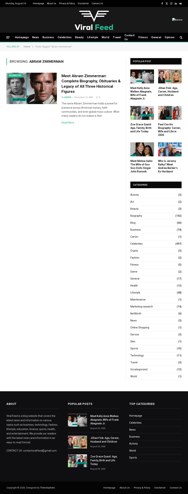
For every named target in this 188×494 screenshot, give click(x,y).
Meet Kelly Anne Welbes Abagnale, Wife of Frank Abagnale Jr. (141, 93)
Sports (134, 348)
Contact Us (97, 3)
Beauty (79, 37)
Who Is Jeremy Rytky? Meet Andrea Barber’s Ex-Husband (168, 166)
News (35, 37)
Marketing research (141, 306)
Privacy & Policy (67, 3)
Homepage (38, 3)
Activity (134, 194)
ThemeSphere (47, 487)
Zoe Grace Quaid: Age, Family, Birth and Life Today (141, 128)
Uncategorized (138, 369)
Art (132, 201)
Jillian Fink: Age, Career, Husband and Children (168, 91)
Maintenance (138, 299)
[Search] (180, 37)
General (156, 37)
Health (134, 285)
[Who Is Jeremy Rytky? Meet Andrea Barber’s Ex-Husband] (170, 149)
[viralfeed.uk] (94, 20)
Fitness (143, 37)
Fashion (134, 257)
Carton (134, 236)
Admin (67, 97)
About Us (51, 3)
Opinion (169, 37)
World (105, 37)
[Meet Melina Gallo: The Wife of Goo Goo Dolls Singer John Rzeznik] (142, 149)
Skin (132, 341)
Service (134, 334)
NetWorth (135, 313)
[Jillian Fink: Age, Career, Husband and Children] (170, 76)
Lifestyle (92, 37)
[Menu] (8, 37)
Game (133, 271)
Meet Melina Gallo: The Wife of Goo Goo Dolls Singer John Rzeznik (141, 166)
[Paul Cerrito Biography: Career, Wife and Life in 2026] (170, 113)
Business (48, 37)
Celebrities (65, 37)
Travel (117, 37)
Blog (132, 222)
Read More (68, 122)
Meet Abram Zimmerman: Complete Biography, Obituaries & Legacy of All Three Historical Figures (91, 84)
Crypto (134, 250)
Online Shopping (139, 327)
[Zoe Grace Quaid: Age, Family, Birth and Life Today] (142, 113)
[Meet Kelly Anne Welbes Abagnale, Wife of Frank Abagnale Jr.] (142, 76)
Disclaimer (83, 3)
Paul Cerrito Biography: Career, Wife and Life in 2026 (169, 129)
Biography (136, 215)
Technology (137, 355)
